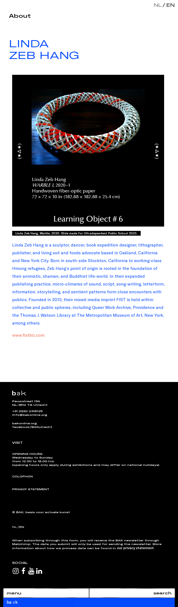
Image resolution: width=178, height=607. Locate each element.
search (162, 593)
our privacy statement (135, 548)
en (169, 5)
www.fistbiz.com (28, 335)
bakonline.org (24, 423)
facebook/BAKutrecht (32, 426)
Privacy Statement (30, 489)
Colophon (22, 476)
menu (14, 593)
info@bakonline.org (29, 414)
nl (158, 5)
